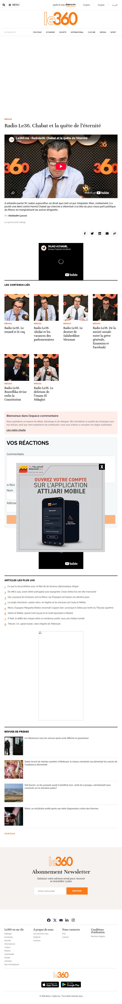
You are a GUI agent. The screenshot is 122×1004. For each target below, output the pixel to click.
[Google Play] (71, 984)
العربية (115, 5)
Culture (91, 32)
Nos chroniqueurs (11, 964)
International (77, 32)
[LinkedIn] (67, 920)
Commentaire (15, 454)
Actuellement (10, 32)
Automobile (9, 954)
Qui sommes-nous (41, 934)
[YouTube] (61, 920)
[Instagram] (73, 920)
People (7, 958)
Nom (10, 490)
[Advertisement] (61, 72)
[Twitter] (55, 920)
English (86, 5)
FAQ (64, 934)
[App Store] (50, 984)
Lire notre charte (16, 430)
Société (62, 32)
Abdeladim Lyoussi (17, 215)
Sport (113, 32)
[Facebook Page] (49, 920)
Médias (103, 32)
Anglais (101, 5)
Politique (37, 32)
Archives (36, 941)
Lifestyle (8, 961)
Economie (50, 32)
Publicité (36, 937)
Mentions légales (98, 936)
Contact (65, 937)
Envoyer (77, 891)
